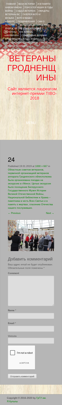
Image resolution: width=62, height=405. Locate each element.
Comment (13, 273)
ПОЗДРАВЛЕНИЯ (26, 21)
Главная (11, 4)
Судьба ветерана (25, 11)
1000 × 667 (41, 166)
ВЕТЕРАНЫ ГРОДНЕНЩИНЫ (31, 68)
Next (50, 213)
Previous (14, 213)
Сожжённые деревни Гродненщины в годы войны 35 (26, 39)
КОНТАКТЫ (22, 46)
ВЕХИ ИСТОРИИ (26, 4)
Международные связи (24, 42)
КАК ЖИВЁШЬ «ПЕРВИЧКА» (19, 34)
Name (11, 310)
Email (11, 323)
